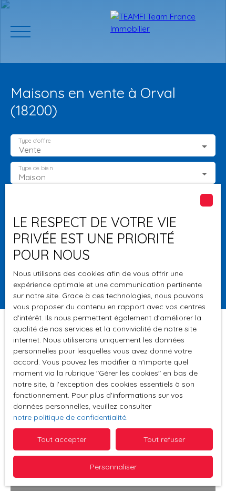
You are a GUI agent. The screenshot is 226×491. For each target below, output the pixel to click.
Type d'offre (34, 141)
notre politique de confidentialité (69, 417)
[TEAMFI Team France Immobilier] (163, 31)
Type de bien (35, 168)
